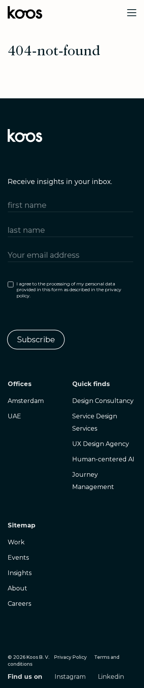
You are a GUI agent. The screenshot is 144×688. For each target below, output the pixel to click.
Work (16, 542)
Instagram (70, 676)
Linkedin (111, 676)
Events (18, 557)
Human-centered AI (103, 459)
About (17, 588)
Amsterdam (26, 401)
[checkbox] (70, 291)
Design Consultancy (103, 401)
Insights (19, 573)
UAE (14, 416)
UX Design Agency (100, 444)
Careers (19, 603)
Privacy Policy (70, 657)
